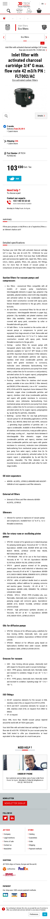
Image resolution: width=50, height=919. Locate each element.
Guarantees (33, 838)
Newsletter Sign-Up (14, 803)
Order (31, 841)
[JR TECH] (4, 18)
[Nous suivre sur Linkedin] (12, 818)
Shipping (32, 845)
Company (7, 834)
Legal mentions (9, 838)
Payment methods (35, 849)
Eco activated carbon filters (25, 80)
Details (40, 116)
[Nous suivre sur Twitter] (5, 818)
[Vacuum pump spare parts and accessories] (24, 3)
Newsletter (8, 849)
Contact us (8, 845)
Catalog (31, 834)
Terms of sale (9, 841)
